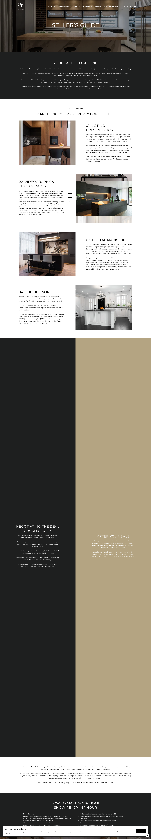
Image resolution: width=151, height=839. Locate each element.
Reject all (118, 831)
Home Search (87, 6)
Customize (130, 831)
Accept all (141, 831)
